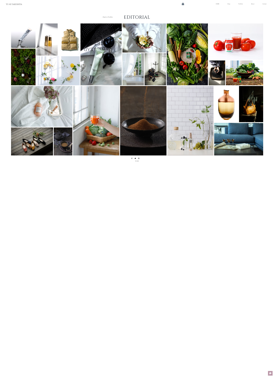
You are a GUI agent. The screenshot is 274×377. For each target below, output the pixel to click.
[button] (183, 3)
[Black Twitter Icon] (135, 158)
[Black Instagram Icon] (139, 158)
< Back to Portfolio (107, 17)
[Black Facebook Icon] (132, 158)
